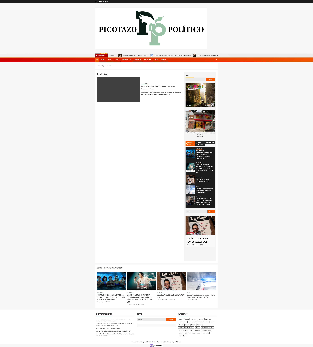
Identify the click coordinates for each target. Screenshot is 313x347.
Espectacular (126, 59)
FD (198, 299)
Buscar (188, 75)
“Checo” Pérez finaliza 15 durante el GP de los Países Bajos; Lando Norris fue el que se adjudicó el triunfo (202, 55)
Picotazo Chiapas (183, 330)
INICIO (102, 59)
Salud (180, 333)
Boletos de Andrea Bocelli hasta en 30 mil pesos (158, 86)
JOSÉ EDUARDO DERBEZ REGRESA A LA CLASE (113, 55)
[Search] (216, 59)
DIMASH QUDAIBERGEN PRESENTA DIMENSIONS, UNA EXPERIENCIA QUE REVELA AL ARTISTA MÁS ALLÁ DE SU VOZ (204, 168)
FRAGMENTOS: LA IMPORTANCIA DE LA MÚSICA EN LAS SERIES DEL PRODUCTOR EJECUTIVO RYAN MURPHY (204, 155)
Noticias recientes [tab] (190, 143)
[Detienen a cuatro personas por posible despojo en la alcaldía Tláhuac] (190, 189)
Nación (117, 59)
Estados (206, 322)
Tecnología (187, 333)
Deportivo (137, 59)
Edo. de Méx (147, 59)
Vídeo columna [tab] (200, 143)
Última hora (206, 333)
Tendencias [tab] (210, 142)
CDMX (156, 59)
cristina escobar (111, 302)
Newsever (170, 342)
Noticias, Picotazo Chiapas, (186, 327)
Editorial (201, 319)
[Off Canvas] (96, 1)
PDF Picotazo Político (207, 327)
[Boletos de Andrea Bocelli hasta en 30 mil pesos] (118, 89)
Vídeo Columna (196, 333)
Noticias (199, 324)
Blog (109, 59)
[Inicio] (97, 60)
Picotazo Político (206, 330)
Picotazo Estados (195, 330)
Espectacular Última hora (194, 322)
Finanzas (212, 322)
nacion (187, 324)
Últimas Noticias (183, 335)
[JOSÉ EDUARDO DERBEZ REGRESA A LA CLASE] (190, 179)
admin (152, 89)
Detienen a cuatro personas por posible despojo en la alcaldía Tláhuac (150, 55)
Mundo (181, 324)
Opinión (163, 59)
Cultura (187, 319)
